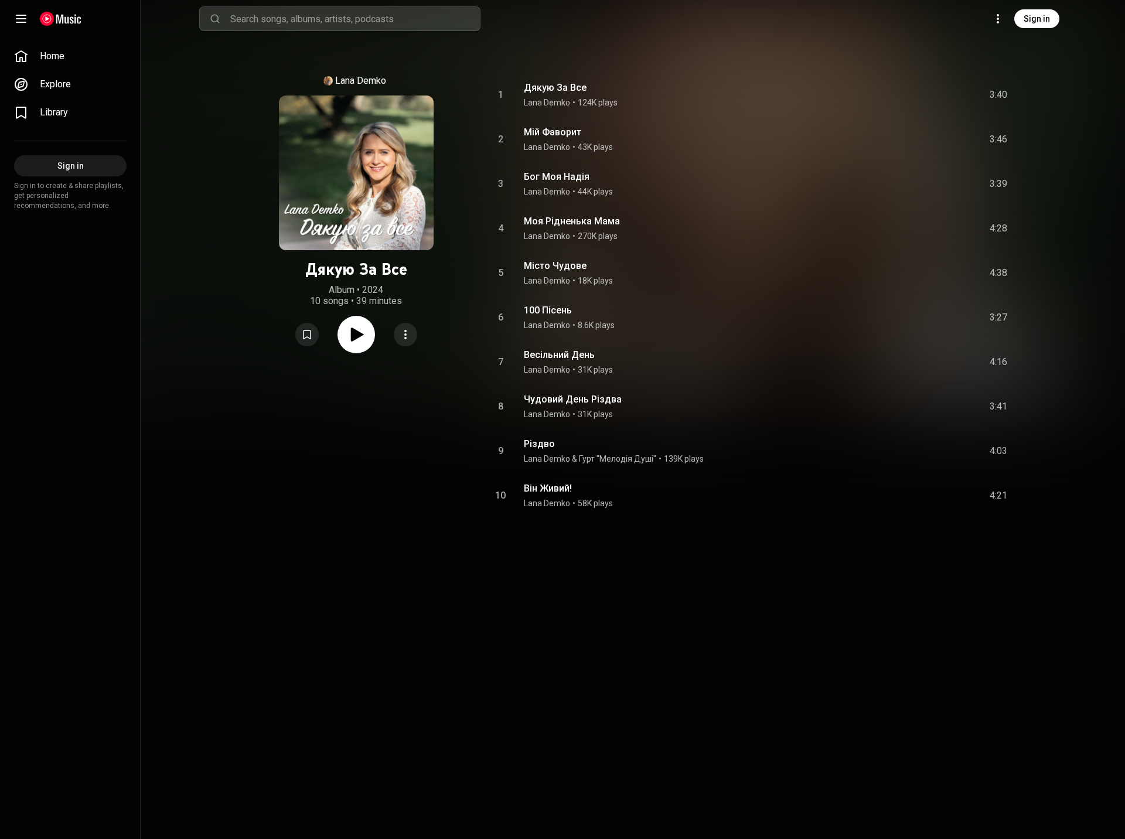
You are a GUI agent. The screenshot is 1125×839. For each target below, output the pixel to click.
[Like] (910, 94)
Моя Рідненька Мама (572, 221)
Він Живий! (548, 488)
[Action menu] (405, 334)
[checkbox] (999, 95)
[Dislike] (932, 94)
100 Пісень (548, 310)
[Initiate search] (215, 18)
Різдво (539, 443)
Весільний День (559, 354)
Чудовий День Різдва (573, 399)
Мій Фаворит (552, 132)
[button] (307, 334)
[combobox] (355, 18)
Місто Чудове (555, 265)
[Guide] (21, 19)
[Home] (60, 19)
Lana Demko (360, 80)
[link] (70, 56)
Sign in (1037, 18)
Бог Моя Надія (556, 176)
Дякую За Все (555, 87)
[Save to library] (307, 335)
